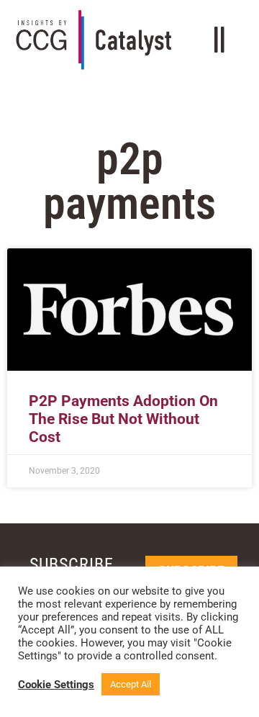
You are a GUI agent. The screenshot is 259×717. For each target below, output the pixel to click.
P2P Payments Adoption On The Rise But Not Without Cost (123, 419)
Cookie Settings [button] (56, 684)
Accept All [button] (130, 684)
